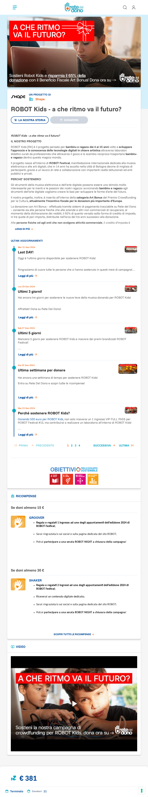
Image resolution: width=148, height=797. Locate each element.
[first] (21, 445)
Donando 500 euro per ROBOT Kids (40, 419)
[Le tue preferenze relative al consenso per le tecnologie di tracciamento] (141, 790)
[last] (126, 445)
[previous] (124, 81)
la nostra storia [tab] (31, 120)
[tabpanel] (74, 290)
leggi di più (22, 229)
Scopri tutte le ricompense (72, 634)
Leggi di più (25, 276)
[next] (133, 81)
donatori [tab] (71, 120)
